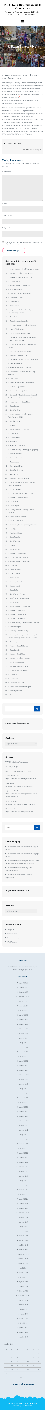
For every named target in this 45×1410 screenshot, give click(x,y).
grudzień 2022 (23, 1112)
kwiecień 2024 (23, 1047)
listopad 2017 (23, 1332)
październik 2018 (23, 1295)
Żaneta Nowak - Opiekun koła (17, 75)
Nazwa (5, 203)
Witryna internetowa (9, 228)
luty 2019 (23, 1277)
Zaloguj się (10, 930)
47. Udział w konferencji (31, 150)
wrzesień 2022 (23, 1125)
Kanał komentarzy (13, 938)
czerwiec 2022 (23, 1130)
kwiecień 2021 (23, 1185)
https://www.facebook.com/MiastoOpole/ (19, 786)
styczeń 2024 (23, 1061)
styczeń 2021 (23, 1199)
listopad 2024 (23, 1024)
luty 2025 (23, 1010)
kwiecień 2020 (23, 1231)
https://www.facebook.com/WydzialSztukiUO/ (20, 779)
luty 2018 (23, 1323)
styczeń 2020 (23, 1240)
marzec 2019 (23, 1272)
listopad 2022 (23, 1116)
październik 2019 (23, 1254)
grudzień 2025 (23, 987)
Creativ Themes (27, 1406)
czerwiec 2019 (23, 1263)
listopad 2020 (23, 1208)
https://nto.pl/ (13, 766)
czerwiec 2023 (23, 1084)
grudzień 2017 (23, 1328)
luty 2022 (23, 1148)
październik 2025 (23, 997)
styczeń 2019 (23, 1282)
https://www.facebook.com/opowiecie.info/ (19, 812)
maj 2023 (23, 1089)
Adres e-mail (7, 215)
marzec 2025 (23, 1006)
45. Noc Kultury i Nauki (14, 143)
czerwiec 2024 (23, 1038)
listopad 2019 (23, 1249)
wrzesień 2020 (23, 1217)
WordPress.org (12, 942)
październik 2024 (23, 1029)
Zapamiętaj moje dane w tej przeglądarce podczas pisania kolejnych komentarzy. (23, 243)
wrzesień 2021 (23, 1171)
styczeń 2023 (23, 1107)
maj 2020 (23, 1226)
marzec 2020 (23, 1236)
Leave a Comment (16, 78)
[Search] (37, 708)
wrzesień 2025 (23, 1001)
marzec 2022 (23, 1144)
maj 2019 (23, 1268)
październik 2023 (23, 1075)
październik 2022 (23, 1121)
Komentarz (6, 172)
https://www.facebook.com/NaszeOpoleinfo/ (20, 804)
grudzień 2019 (23, 1245)
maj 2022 (23, 1135)
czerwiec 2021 (23, 1176)
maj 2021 (23, 1180)
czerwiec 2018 (23, 1305)
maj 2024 (23, 1043)
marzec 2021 (23, 1190)
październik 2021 (23, 1167)
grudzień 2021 (23, 1157)
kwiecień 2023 (23, 1093)
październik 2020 (23, 1213)
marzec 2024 (23, 1052)
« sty (21, 1377)
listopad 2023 (23, 1070)
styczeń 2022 (23, 1153)
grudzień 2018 (23, 1286)
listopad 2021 (23, 1162)
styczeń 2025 (23, 1015)
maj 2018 (23, 1309)
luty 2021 (23, 1194)
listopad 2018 (23, 1291)
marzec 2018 (23, 1318)
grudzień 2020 (23, 1203)
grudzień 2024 (23, 1020)
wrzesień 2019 (23, 1259)
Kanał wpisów (12, 934)
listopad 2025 (23, 992)
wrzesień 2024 (23, 1033)
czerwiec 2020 (23, 1222)
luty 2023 (23, 1102)
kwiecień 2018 (23, 1314)
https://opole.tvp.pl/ (21, 762)
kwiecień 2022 (23, 1139)
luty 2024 (23, 1056)
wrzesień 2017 (23, 1337)
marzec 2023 (23, 1098)
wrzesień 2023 (23, 1079)
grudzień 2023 (23, 1066)
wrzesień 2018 (23, 1300)
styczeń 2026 (23, 983)
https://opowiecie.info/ (24, 771)
